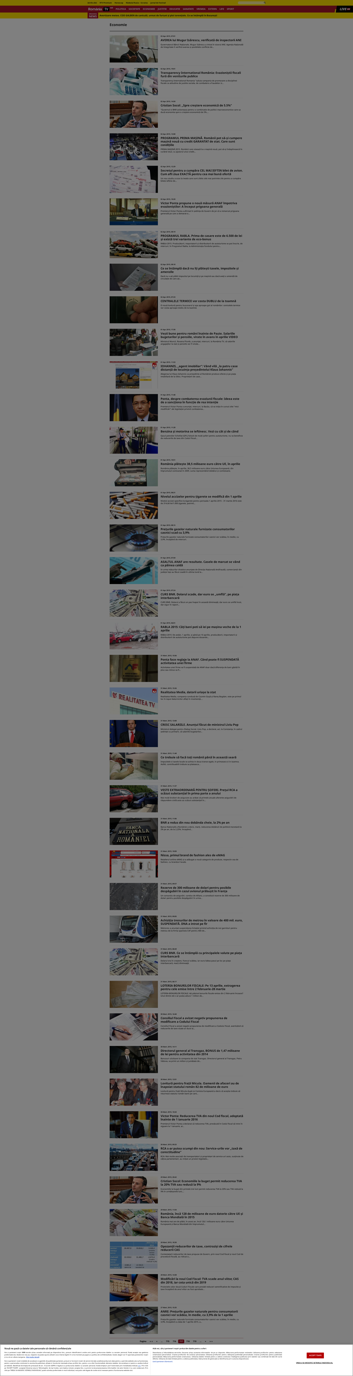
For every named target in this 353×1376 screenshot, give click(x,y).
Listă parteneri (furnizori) (163, 1361)
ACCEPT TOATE (315, 1355)
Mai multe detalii (32, 1357)
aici (139, 1365)
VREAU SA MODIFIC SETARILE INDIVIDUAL (314, 1363)
